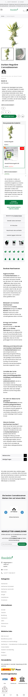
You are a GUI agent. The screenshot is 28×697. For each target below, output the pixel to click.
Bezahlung (4, 615)
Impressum (4, 618)
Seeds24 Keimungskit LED (12, 163)
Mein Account (5, 636)
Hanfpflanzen (4, 597)
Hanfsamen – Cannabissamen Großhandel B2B (14, 644)
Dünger (3, 594)
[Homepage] (17, 695)
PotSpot (3, 652)
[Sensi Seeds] (4, 74)
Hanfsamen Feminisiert (7, 586)
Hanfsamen (4, 583)
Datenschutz (4, 623)
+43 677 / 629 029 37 (12, 2)
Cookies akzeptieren (14, 202)
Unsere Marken (5, 647)
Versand (3, 612)
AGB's (2, 621)
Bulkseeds (3, 592)
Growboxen (4, 600)
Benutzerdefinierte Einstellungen (14, 208)
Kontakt (22, 2)
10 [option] (3, 108)
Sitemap (3, 626)
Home (2, 16)
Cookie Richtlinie (13, 196)
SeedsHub (4, 655)
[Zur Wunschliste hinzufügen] (18, 116)
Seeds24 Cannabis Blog (7, 650)
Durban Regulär (8, 141)
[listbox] (14, 107)
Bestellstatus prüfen (6, 639)
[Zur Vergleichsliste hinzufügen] (22, 116)
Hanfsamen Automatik (7, 589)
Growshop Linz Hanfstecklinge (9, 641)
